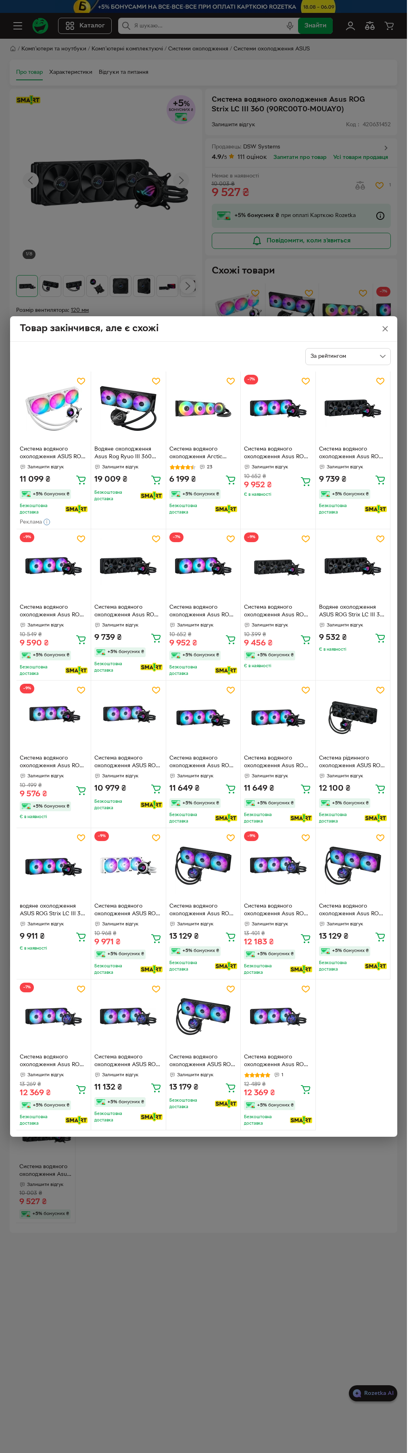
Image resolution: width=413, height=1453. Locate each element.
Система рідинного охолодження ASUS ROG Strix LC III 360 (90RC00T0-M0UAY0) (351, 763)
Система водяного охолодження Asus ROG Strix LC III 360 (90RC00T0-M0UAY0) (276, 454)
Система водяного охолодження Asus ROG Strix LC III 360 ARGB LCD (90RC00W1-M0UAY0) (202, 911)
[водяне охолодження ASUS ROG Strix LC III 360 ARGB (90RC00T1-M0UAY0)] (54, 865)
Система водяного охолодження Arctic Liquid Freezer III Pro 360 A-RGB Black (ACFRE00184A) (202, 454)
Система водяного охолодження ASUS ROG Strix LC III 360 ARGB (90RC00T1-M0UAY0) (127, 763)
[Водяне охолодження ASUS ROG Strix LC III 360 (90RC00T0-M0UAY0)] (353, 566)
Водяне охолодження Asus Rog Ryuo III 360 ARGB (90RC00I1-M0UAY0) (123, 454)
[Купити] (81, 479)
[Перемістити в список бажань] (81, 381)
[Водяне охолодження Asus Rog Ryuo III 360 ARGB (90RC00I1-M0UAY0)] (128, 409)
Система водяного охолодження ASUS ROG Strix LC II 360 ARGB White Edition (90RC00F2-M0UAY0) (52, 454)
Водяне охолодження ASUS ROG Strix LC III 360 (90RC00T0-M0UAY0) (353, 612)
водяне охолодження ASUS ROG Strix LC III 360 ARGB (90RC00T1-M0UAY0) (54, 911)
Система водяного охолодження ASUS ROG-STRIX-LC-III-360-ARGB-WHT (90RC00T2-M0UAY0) (128, 911)
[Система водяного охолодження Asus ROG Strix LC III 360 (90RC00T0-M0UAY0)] (278, 409)
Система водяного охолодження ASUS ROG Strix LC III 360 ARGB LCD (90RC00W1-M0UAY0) (127, 1061)
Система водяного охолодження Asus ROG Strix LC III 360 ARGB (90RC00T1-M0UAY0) (51, 763)
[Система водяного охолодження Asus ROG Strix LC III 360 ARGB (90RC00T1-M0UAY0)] (54, 718)
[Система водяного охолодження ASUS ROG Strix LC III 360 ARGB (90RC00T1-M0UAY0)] (128, 718)
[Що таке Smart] (76, 509)
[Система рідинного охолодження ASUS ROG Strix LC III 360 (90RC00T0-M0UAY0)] (353, 718)
